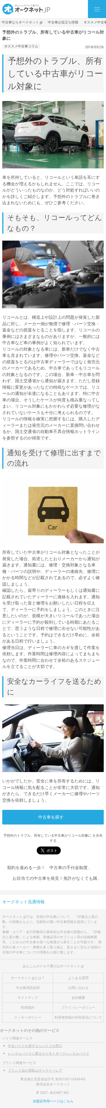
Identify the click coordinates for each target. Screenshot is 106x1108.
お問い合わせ (78, 988)
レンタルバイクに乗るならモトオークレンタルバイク (48, 1054)
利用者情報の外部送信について (78, 1017)
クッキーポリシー (27, 1017)
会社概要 (78, 998)
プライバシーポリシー (78, 1008)
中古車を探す (51, 817)
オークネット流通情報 (23, 901)
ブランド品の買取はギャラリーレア (35, 1070)
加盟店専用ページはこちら (53, 1101)
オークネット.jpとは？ (28, 978)
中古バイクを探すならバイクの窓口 (35, 1046)
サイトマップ (28, 998)
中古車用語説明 (28, 988)
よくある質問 (78, 978)
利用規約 (27, 1008)
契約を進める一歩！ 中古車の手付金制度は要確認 (56, 867)
